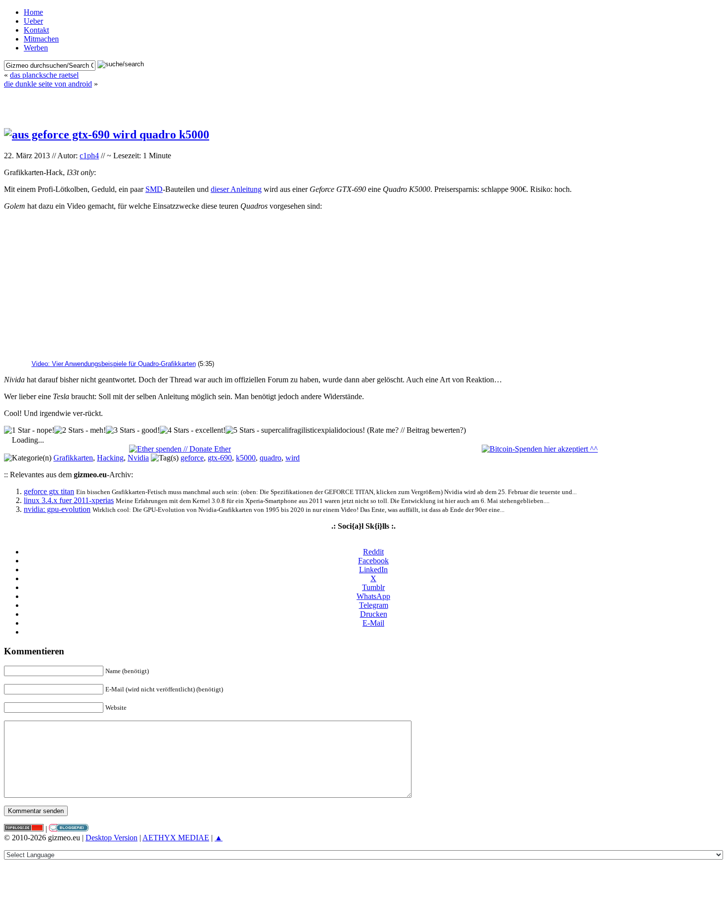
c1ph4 (89, 155)
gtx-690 (220, 458)
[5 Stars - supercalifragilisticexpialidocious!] (295, 430)
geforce (192, 458)
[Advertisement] (363, 103)
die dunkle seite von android (48, 84)
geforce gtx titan (49, 491)
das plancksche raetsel (44, 75)
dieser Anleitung (236, 189)
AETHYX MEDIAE (175, 837)
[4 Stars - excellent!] (193, 430)
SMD (154, 189)
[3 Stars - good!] (133, 430)
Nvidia (138, 458)
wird (292, 458)
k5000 (246, 458)
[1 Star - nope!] (29, 430)
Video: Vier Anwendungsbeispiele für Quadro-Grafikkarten (114, 363)
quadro (270, 458)
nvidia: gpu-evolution (57, 509)
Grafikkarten (73, 458)
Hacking (110, 458)
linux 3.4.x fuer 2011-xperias (69, 500)
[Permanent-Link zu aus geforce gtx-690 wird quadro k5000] (106, 134)
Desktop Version (111, 837)
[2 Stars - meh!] (80, 430)
